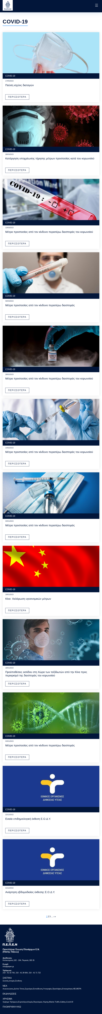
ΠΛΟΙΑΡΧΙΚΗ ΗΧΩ (12, 1007)
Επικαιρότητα (67, 989)
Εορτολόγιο (22, 1002)
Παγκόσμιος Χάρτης (41, 1002)
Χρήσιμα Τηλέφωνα (10, 1002)
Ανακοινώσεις (8, 989)
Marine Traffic (54, 1002)
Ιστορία (12, 981)
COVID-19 (10, 76)
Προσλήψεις (57, 989)
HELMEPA (77, 989)
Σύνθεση (18, 981)
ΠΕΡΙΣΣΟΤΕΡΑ (17, 97)
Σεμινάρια (29, 989)
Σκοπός (5, 981)
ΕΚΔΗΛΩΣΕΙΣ (9, 994)
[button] (96, 5)
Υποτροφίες (47, 989)
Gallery (63, 1002)
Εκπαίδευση (37, 989)
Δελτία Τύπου (19, 989)
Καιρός (30, 1002)
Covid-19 (69, 1002)
